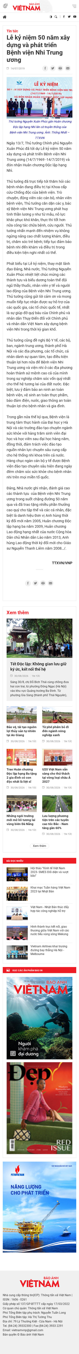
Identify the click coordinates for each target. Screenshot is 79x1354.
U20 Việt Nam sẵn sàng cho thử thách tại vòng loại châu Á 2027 (56, 775)
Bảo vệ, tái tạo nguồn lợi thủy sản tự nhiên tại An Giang (22, 731)
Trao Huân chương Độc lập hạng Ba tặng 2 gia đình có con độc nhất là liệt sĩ (22, 775)
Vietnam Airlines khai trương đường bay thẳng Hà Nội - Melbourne (48, 950)
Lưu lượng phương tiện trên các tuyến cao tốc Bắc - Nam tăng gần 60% (55, 822)
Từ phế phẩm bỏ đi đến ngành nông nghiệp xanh (55, 731)
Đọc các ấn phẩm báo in (27, 970)
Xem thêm (18, 612)
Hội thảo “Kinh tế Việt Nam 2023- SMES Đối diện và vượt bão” (49, 872)
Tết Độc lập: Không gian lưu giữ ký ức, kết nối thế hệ (38, 667)
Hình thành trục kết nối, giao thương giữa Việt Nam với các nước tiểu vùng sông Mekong (49, 930)
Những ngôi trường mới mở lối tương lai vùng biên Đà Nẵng (21, 820)
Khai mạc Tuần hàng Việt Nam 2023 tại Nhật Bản (50, 889)
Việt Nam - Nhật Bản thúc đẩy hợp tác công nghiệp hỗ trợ (49, 909)
